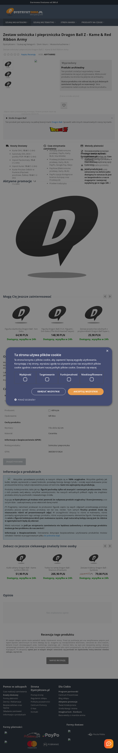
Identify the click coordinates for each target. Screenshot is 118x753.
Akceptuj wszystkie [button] (86, 391)
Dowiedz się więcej (86, 367)
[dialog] (59, 376)
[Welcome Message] (108, 743)
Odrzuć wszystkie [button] (48, 391)
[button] (24, 399)
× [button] (107, 351)
